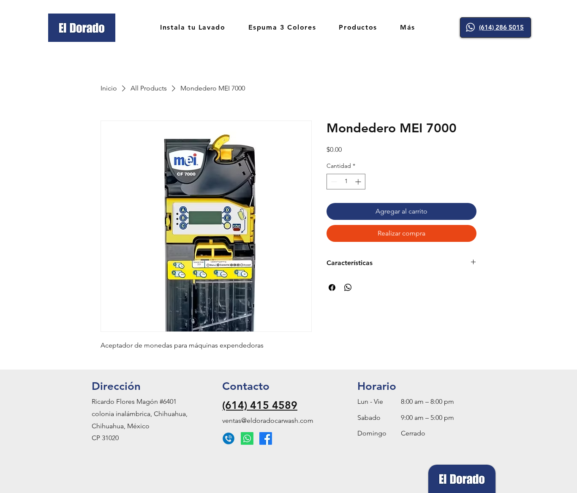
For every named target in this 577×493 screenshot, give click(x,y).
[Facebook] (265, 438)
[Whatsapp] (247, 438)
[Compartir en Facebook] (332, 287)
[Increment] (359, 181)
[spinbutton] (346, 181)
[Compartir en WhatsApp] (348, 287)
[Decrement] (333, 181)
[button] (407, 27)
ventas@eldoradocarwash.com (267, 420)
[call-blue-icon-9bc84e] (228, 438)
